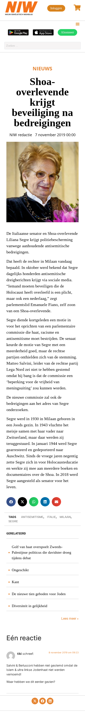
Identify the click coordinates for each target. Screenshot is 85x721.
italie (51, 517)
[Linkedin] (50, 701)
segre (13, 521)
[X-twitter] (35, 701)
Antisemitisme (32, 517)
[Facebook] (42, 701)
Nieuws (42, 68)
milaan (65, 517)
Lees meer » (69, 619)
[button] (77, 24)
